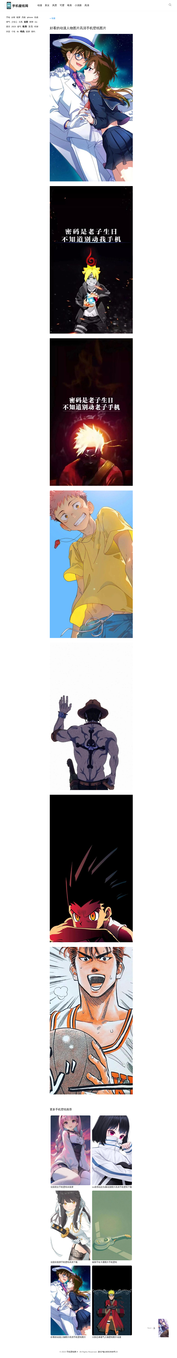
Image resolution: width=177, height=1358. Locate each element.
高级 (24, 17)
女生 (30, 26)
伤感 (36, 17)
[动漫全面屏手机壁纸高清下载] (70, 1225)
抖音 (8, 31)
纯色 (22, 31)
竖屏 (28, 31)
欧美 (25, 26)
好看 (13, 17)
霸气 (19, 26)
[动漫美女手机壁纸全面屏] (70, 1150)
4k (18, 31)
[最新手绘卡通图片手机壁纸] (112, 1225)
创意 (26, 22)
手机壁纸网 (71, 1352)
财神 (31, 22)
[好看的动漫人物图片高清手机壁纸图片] (91, 107)
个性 (13, 31)
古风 (21, 22)
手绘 (8, 17)
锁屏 (18, 17)
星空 (8, 26)
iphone (30, 17)
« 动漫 (52, 18)
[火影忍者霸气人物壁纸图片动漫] (112, 1300)
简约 (33, 31)
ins (36, 22)
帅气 (8, 22)
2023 (13, 26)
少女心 (14, 22)
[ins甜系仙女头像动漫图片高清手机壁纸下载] (112, 1150)
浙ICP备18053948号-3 (107, 1352)
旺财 (36, 26)
